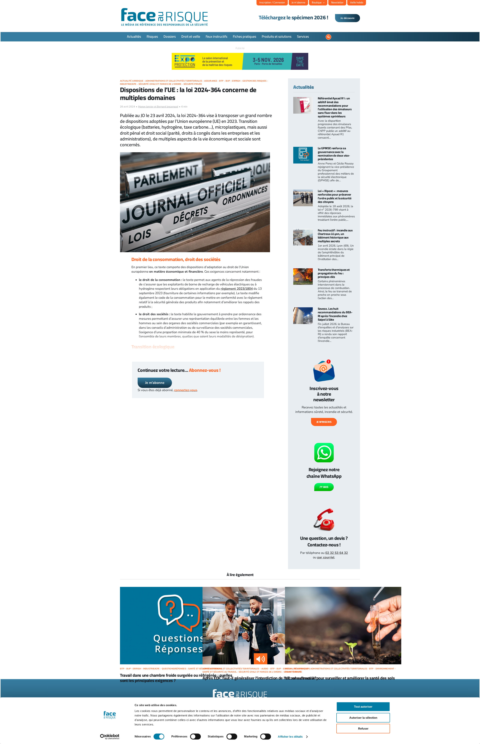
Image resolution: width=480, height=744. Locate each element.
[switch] (195, 737)
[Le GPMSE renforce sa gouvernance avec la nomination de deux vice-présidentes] (303, 149)
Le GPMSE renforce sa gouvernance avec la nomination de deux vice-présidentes (334, 153)
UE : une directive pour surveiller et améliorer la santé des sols (340, 678)
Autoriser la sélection (363, 717)
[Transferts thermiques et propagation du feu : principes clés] (303, 270)
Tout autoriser (363, 706)
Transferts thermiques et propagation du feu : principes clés (334, 273)
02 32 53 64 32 (336, 553)
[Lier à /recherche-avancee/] (328, 37)
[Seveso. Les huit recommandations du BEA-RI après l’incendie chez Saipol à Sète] (303, 309)
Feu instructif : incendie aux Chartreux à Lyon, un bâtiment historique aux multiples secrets (335, 235)
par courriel (325, 557)
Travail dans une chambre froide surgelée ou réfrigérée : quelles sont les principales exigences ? (176, 678)
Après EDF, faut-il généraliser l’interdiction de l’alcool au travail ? (259, 678)
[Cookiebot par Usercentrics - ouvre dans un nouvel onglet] (109, 737)
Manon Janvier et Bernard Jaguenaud (158, 106)
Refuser (363, 728)
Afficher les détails (290, 736)
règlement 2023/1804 (237, 288)
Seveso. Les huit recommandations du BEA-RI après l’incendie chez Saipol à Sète (335, 314)
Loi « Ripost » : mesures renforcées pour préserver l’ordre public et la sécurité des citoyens (334, 196)
